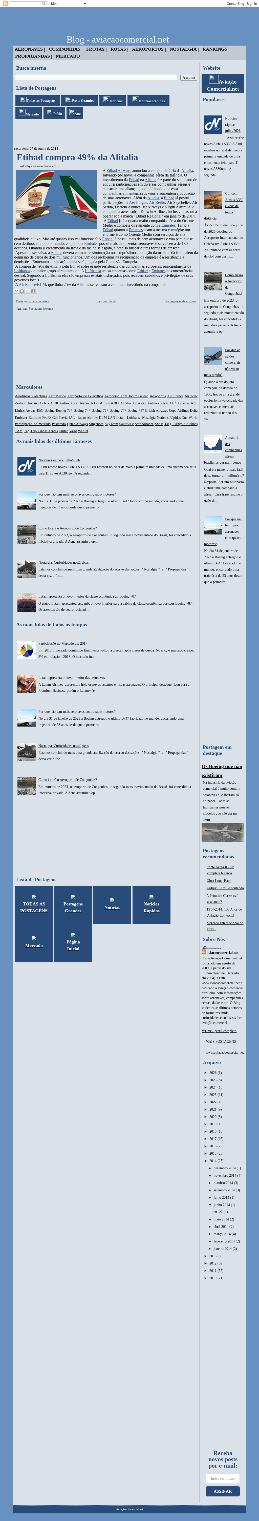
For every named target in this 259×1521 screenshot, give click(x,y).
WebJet (83, 431)
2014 (213, 1161)
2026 (213, 1073)
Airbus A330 (68, 403)
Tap (26, 431)
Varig (73, 431)
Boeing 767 (100, 410)
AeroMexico (57, 396)
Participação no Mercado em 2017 (62, 643)
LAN (111, 418)
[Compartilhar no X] (27, 291)
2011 (213, 1271)
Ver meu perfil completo (219, 1031)
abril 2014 (221, 1227)
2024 (213, 1087)
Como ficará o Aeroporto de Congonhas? (67, 528)
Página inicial (106, 301)
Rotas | (119, 49)
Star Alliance (144, 424)
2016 (213, 1146)
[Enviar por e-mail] (16, 291)
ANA (164, 403)
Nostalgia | (184, 49)
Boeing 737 (64, 410)
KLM (103, 418)
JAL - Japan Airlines (83, 418)
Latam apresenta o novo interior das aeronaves (71, 678)
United (63, 431)
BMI (40, 410)
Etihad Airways (118, 170)
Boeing (50, 410)
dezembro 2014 (225, 1168)
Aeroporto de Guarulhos (85, 396)
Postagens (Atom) (41, 308)
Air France (175, 396)
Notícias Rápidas (169, 418)
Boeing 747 (82, 410)
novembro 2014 (225, 1175)
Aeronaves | (30, 49)
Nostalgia (149, 418)
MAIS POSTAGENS (221, 1041)
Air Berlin (157, 202)
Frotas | (96, 49)
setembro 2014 (225, 1190)
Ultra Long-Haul (219, 881)
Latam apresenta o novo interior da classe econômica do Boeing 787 (87, 596)
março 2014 (223, 1234)
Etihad (134, 179)
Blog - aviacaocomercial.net (118, 39)
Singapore (96, 424)
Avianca (183, 403)
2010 (213, 1278)
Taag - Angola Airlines (181, 424)
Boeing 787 (135, 410)
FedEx (47, 418)
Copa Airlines (179, 410)
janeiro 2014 (223, 1249)
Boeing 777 (118, 410)
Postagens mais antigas (180, 301)
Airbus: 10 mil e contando (225, 888)
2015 (213, 1153)
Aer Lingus (138, 202)
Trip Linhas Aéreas (44, 431)
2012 (213, 1263)
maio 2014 (222, 1219)
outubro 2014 (224, 1183)
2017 (213, 1139)
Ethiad (142, 271)
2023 (213, 1095)
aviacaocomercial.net (43, 166)
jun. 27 (218, 1212)
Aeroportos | (149, 49)
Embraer (21, 418)
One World (189, 418)
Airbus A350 (89, 403)
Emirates (168, 225)
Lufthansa (22, 271)
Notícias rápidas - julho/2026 (59, 460)
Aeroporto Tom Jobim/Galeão (126, 396)
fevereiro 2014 (225, 1241)
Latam (120, 418)
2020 (213, 1117)
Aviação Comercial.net (129, 1509)
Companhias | (65, 49)
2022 (213, 1102)
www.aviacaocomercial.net (225, 1052)
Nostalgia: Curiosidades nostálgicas (63, 562)
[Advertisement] (105, 133)
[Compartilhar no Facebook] (33, 291)
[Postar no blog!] (22, 291)
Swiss (159, 424)
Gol (55, 418)
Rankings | (216, 49)
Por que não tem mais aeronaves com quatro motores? (77, 494)
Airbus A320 (48, 403)
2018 (213, 1131)
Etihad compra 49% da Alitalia (77, 157)
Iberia (63, 418)
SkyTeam (111, 424)
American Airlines (145, 403)
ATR (172, 403)
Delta (194, 410)
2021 (213, 1109)
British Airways (156, 410)
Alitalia (187, 170)
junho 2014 (222, 1205)
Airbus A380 (109, 403)
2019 (213, 1124)
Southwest (126, 424)
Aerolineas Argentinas (31, 396)
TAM (19, 431)
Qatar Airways (77, 424)
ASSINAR (223, 1491)
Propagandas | (33, 56)
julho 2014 (222, 1197)
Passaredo (59, 424)
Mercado (68, 56)
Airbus (32, 403)
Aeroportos (158, 396)
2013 (213, 1256)
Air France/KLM (32, 284)
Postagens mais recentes (32, 301)
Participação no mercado (33, 424)
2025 (213, 1080)
